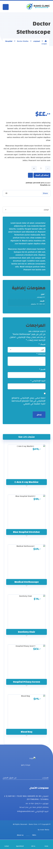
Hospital (43, 185)
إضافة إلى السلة (42, 175)
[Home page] (46, 41)
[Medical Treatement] (38, 6)
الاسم (42, 369)
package (29, 182)
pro (42, 182)
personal (36, 182)
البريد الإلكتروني (37, 380)
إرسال (39, 414)
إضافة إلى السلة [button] (25, 477)
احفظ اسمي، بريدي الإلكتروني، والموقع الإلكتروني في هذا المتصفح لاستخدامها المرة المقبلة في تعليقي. (28, 400)
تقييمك (42, 344)
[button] (39, 193)
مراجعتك (40, 353)
